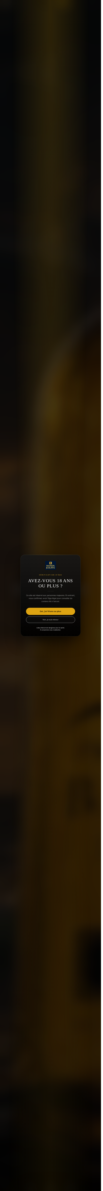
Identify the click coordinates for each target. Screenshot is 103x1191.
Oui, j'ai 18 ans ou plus (50, 611)
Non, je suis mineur (50, 620)
